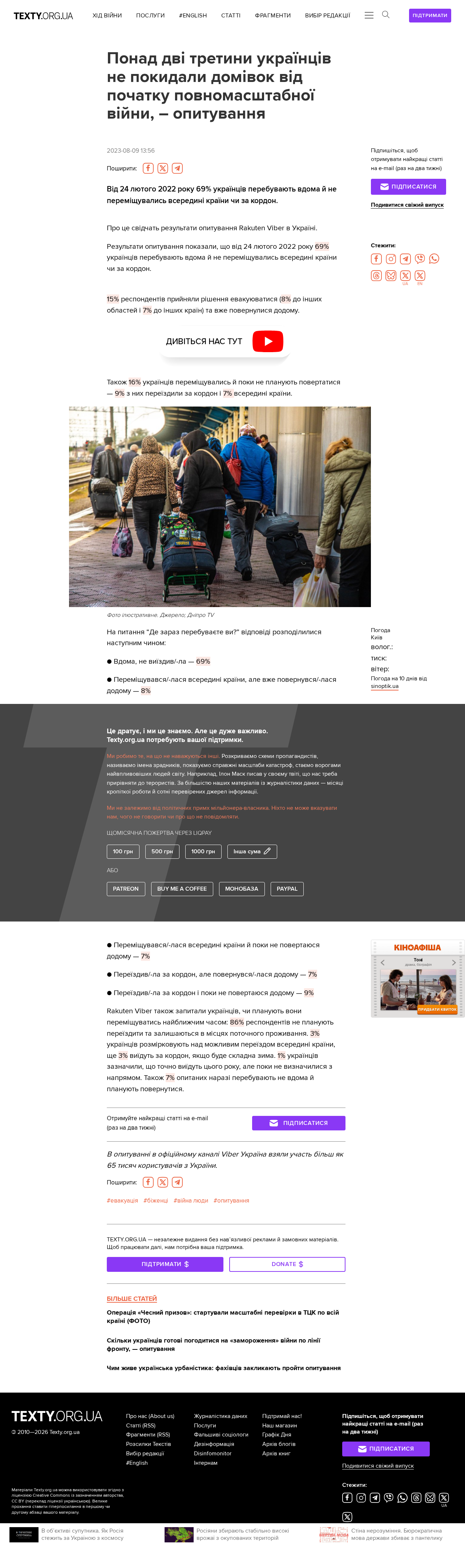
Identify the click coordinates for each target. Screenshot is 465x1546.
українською (76, 1501)
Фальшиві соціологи (221, 1434)
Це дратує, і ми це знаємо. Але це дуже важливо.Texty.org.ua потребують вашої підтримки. (187, 735)
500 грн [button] (162, 851)
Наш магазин (279, 1425)
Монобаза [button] (241, 888)
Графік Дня (276, 1434)
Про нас (136, 1416)
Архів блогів (279, 1444)
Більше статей (132, 1299)
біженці (157, 1200)
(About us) (161, 1416)
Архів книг (276, 1453)
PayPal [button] (287, 888)
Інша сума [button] (247, 851)
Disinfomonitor (212, 1453)
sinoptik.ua (385, 686)
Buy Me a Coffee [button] (182, 888)
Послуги (205, 1425)
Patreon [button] (126, 888)
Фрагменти (140, 1434)
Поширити (122, 168)
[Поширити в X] (162, 168)
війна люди (192, 1200)
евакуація (124, 1200)
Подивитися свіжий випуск (407, 205)
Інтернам (206, 1463)
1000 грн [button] (203, 851)
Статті (133, 1425)
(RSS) (148, 1425)
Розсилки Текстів (148, 1444)
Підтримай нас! (282, 1416)
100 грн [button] (123, 851)
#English (137, 1463)
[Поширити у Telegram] (177, 168)
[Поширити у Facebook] (148, 168)
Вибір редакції (145, 1453)
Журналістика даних (220, 1416)
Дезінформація (214, 1444)
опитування (233, 1200)
